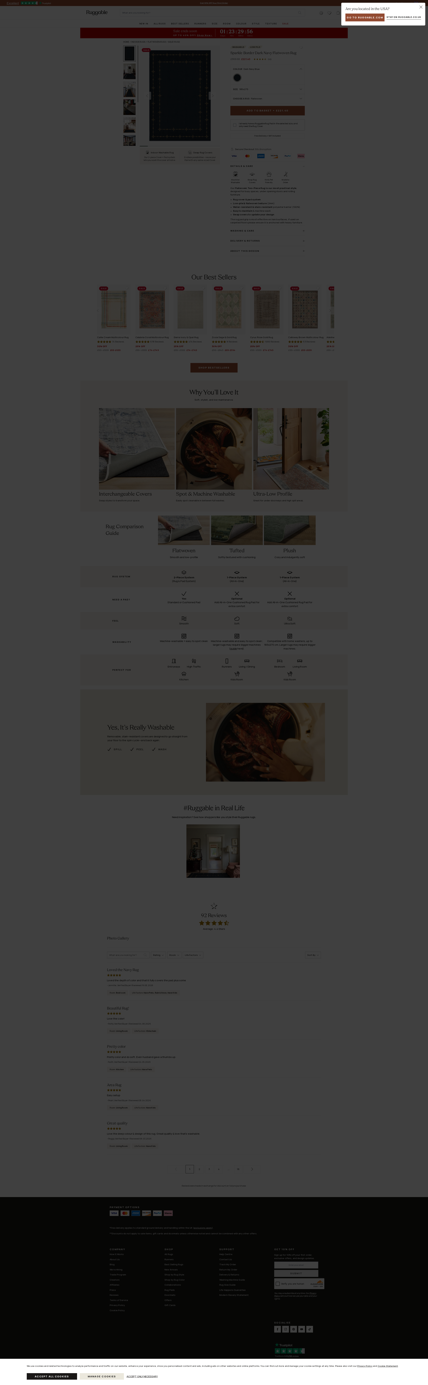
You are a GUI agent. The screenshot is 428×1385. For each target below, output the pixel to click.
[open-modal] (421, 7)
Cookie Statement (388, 1365)
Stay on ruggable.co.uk (404, 17)
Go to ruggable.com (365, 17)
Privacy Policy (364, 1365)
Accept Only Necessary (142, 1376)
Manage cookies (102, 1376)
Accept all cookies (52, 1376)
